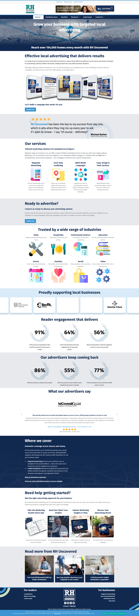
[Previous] (21, 414)
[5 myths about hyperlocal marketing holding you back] (99, 565)
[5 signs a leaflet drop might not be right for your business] (39, 565)
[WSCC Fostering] (85, 12)
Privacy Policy (98, 613)
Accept (105, 613)
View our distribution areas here (35, 477)
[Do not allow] (137, 613)
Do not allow (112, 613)
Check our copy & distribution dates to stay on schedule (43, 481)
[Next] (117, 414)
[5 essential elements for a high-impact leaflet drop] (69, 565)
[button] (26, 87)
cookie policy (57, 613)
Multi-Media (64, 431)
